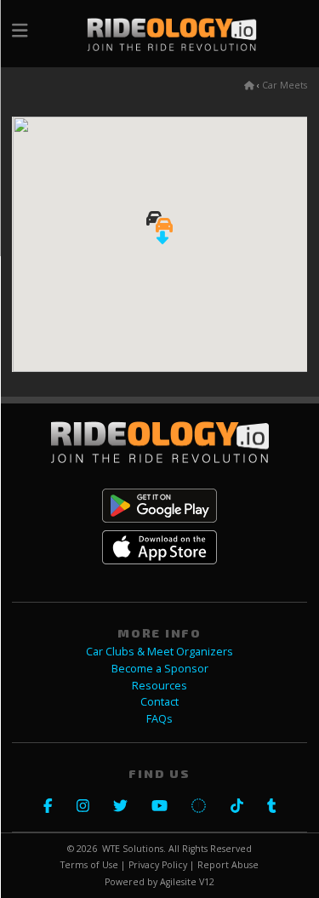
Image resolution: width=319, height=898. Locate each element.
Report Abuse (228, 865)
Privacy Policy (157, 865)
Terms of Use (89, 865)
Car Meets (284, 85)
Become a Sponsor (159, 668)
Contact (159, 701)
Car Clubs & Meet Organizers (159, 651)
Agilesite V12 (187, 882)
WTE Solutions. (134, 849)
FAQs (159, 718)
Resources (159, 685)
